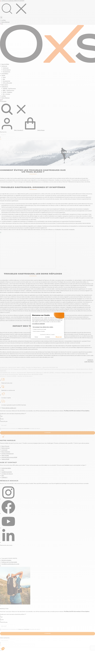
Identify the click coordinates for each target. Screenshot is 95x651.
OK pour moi (59, 337)
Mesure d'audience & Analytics (39, 331)
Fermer (36, 337)
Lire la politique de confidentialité (38, 323)
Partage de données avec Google (39, 329)
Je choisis (47, 337)
